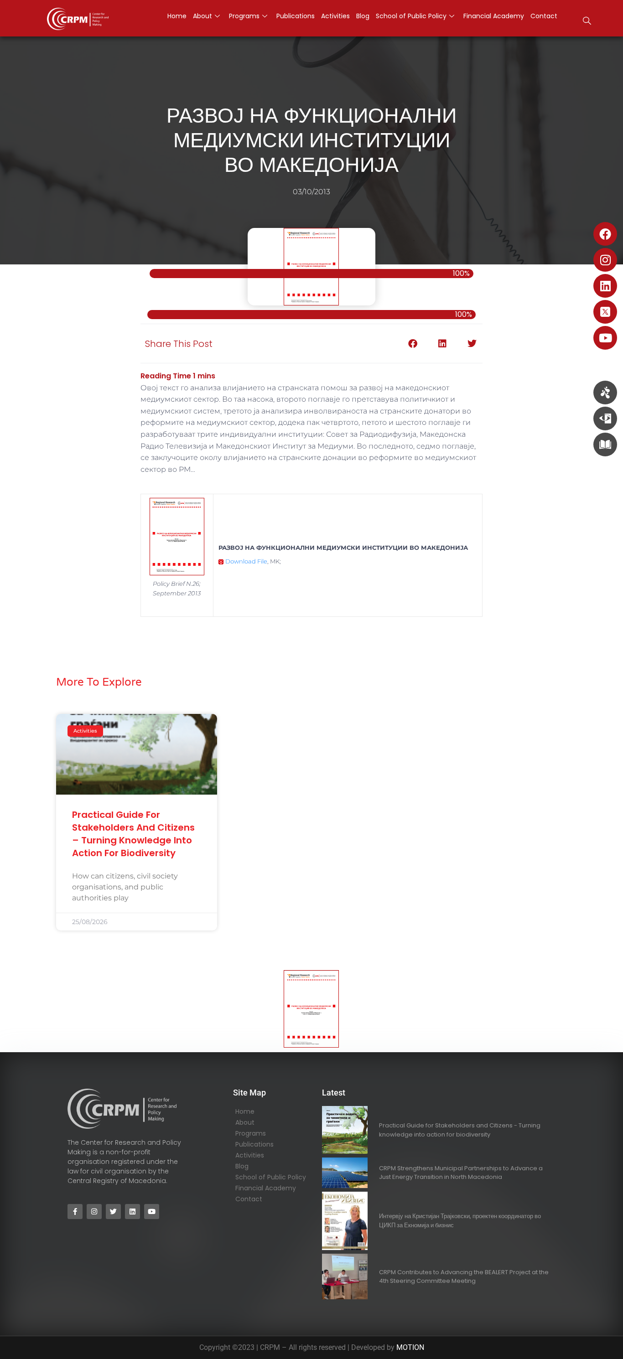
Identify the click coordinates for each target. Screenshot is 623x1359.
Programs (250, 1133)
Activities (249, 1155)
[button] (587, 22)
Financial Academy (265, 1188)
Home (244, 1111)
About (244, 1122)
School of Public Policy (270, 1177)
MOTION (410, 1347)
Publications (254, 1144)
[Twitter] (113, 1211)
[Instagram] (605, 260)
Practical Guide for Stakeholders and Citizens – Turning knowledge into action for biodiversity (133, 833)
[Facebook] (605, 234)
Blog (242, 1166)
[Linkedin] (605, 286)
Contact (248, 1199)
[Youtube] (605, 338)
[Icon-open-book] (605, 444)
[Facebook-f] (75, 1211)
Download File (246, 561)
